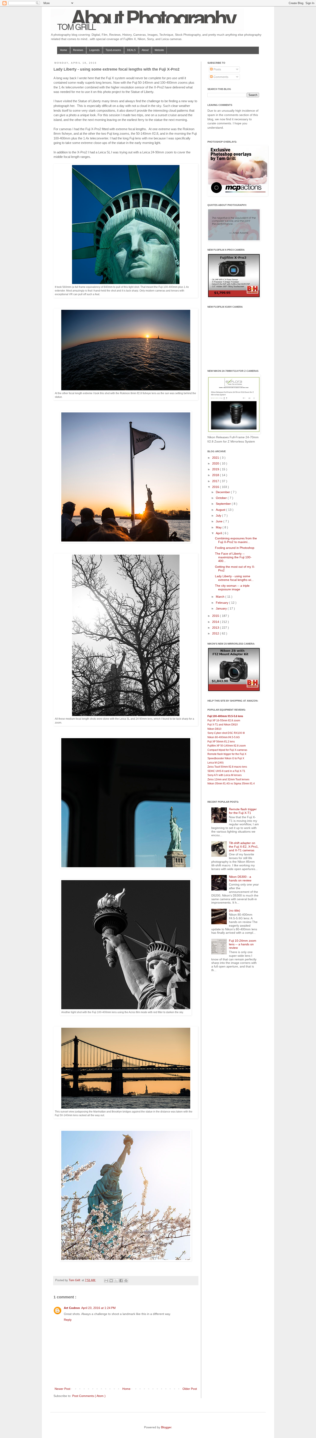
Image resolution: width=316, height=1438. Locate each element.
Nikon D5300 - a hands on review (240, 878)
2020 (216, 463)
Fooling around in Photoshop (234, 547)
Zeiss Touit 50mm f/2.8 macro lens (227, 766)
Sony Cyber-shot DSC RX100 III (226, 732)
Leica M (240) (215, 762)
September (224, 503)
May (219, 527)
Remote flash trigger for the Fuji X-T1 (243, 811)
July (219, 515)
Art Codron (72, 1308)
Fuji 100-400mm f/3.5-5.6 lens (225, 716)
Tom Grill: (75, 1280)
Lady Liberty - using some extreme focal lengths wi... (234, 578)
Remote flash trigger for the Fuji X (226, 754)
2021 (216, 457)
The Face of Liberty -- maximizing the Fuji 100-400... (233, 557)
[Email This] (106, 1280)
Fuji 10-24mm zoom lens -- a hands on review (242, 944)
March (220, 596)
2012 (216, 633)
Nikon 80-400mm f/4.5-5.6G (223, 737)
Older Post (190, 1388)
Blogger (166, 1427)
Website (159, 50)
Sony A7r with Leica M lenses (224, 775)
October (222, 498)
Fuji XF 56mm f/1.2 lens (221, 741)
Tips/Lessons (113, 50)
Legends (94, 50)
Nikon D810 (214, 728)
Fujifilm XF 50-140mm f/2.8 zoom (226, 745)
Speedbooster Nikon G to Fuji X (225, 758)
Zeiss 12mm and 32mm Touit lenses (228, 779)
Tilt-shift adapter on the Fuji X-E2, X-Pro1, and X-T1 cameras (244, 846)
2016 (216, 487)
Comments (220, 77)
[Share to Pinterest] (126, 1280)
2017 (216, 481)
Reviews (78, 50)
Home (63, 50)
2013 (216, 627)
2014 (216, 621)
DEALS (131, 50)
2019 (216, 469)
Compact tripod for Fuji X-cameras (227, 749)
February (222, 602)
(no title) (234, 910)
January (222, 608)
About (145, 50)
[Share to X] (116, 1280)
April (219, 533)
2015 (216, 615)
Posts (217, 69)
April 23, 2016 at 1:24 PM (98, 1308)
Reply (68, 1319)
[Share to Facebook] (121, 1280)
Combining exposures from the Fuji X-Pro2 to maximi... (236, 540)
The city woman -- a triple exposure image (232, 587)
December (223, 492)
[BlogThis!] (111, 1280)
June (219, 521)
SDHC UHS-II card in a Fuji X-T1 (226, 771)
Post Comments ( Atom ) (89, 1396)
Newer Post (62, 1388)
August (221, 509)
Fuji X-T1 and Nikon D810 (222, 724)
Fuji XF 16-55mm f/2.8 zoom (223, 720)
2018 (216, 475)
